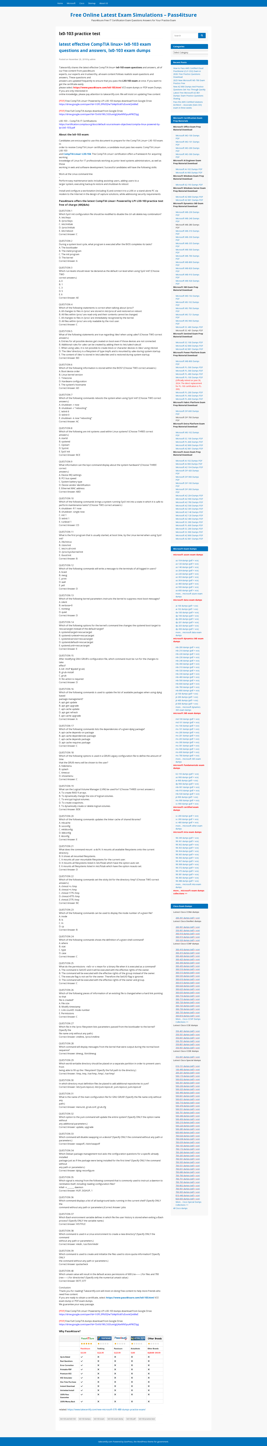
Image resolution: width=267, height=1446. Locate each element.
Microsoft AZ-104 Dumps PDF (189, 467)
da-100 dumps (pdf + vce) (187, 612)
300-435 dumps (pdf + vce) (188, 966)
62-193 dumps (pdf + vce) (187, 774)
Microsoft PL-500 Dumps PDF (189, 367)
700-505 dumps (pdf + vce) (188, 1162)
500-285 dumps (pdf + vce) (188, 1129)
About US (103, 3)
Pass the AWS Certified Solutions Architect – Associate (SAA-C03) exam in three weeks (188, 105)
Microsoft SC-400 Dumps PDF (189, 327)
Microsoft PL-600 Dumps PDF (189, 399)
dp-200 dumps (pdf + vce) (187, 619)
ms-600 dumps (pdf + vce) (187, 752)
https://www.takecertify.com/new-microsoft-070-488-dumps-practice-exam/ (106, 1409)
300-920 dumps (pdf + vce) (188, 940)
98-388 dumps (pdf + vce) (187, 881)
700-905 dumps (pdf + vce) (188, 1192)
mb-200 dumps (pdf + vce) (187, 647)
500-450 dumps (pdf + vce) (188, 1119)
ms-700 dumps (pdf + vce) (187, 755)
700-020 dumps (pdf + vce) (188, 1135)
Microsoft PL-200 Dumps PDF (189, 392)
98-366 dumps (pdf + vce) (187, 857)
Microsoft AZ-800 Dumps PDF (189, 196)
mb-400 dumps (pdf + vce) (187, 677)
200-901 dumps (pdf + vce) (188, 927)
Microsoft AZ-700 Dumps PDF (189, 502)
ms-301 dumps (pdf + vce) (187, 745)
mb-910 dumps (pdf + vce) (187, 790)
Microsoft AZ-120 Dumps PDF (189, 515)
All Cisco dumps (180, 1208)
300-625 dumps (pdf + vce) (188, 989)
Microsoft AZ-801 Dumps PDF (189, 200)
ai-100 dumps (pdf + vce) (187, 605)
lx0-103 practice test (147, 1419)
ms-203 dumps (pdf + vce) (187, 739)
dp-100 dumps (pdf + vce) (187, 615)
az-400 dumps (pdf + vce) (187, 583)
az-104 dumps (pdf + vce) (187, 560)
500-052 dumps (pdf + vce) (188, 1079)
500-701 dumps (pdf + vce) (188, 1112)
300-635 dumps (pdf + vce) (188, 992)
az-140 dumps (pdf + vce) (187, 567)
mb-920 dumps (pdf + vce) (187, 794)
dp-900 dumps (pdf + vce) (187, 783)
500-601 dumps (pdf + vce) (188, 1096)
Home (60, 3)
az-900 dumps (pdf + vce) (187, 777)
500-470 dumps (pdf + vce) (188, 1105)
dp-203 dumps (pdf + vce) (187, 625)
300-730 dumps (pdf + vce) (188, 1009)
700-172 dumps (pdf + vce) (188, 1149)
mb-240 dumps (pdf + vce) (187, 660)
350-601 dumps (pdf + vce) (188, 1037)
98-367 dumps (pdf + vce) (187, 861)
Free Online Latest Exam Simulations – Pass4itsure (133, 14)
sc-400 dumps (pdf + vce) (187, 822)
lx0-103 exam (99, 1419)
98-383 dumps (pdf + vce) (187, 877)
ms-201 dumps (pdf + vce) (187, 735)
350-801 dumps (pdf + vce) (188, 1044)
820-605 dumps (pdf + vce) (188, 1198)
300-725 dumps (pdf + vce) (188, 1005)
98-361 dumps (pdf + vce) (187, 841)
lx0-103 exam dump (115, 1419)
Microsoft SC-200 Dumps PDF (189, 528)
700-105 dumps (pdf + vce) (188, 1145)
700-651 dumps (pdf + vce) (188, 1169)
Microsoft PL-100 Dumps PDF (189, 377)
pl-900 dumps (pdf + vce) (187, 797)
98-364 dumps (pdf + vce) (187, 851)
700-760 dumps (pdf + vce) (188, 1175)
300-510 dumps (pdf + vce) (188, 969)
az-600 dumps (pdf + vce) (187, 590)
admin (93, 59)
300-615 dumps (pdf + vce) (188, 982)
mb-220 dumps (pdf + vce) (187, 654)
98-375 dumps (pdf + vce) (187, 871)
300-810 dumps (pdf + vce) (188, 1015)
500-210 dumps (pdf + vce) (188, 1122)
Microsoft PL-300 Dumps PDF (189, 370)
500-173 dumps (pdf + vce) (188, 1076)
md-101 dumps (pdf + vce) (187, 722)
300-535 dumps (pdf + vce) (188, 976)
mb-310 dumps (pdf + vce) (187, 667)
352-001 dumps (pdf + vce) (188, 1057)
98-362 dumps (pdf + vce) (187, 844)
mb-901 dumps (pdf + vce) (187, 787)
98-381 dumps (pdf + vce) (187, 874)
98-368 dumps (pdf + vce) (187, 864)
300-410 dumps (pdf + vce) (188, 949)
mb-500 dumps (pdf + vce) (187, 680)
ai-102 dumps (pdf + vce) (187, 609)
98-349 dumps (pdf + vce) (187, 838)
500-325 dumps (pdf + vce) (188, 1089)
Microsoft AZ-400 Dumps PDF (189, 518)
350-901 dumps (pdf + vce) (188, 930)
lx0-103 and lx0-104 (68, 1419)
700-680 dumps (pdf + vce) (188, 1172)
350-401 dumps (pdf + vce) (188, 1031)
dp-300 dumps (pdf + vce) (187, 629)
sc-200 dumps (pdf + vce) (187, 816)
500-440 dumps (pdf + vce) (188, 1116)
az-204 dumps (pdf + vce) (187, 570)
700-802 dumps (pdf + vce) (188, 1185)
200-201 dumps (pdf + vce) (188, 1072)
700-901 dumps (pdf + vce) (188, 1188)
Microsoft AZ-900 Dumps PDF (189, 499)
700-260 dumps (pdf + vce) (188, 1152)
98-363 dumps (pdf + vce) (187, 847)
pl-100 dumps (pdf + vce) (187, 693)
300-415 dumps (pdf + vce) (188, 953)
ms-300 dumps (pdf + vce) (187, 742)
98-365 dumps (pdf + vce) (187, 854)
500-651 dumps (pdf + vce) (188, 1099)
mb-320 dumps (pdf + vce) (187, 670)
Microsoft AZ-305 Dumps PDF (189, 508)
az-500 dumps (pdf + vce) (187, 587)
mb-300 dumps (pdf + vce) (187, 664)
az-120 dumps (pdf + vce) (187, 563)
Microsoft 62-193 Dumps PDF (189, 184)
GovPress (128, 1441)
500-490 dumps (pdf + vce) (188, 1092)
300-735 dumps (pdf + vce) (188, 1012)
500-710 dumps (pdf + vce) (188, 1102)
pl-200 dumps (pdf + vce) (187, 697)
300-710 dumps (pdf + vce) (188, 996)
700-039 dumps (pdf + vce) (188, 1142)
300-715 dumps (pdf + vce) (188, 999)
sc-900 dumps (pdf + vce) (187, 803)
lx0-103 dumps (85, 1419)
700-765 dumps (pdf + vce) (188, 1182)
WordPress (142, 1441)
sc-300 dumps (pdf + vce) (187, 819)
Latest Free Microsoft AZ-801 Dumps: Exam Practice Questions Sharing (188, 95)
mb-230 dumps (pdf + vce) (187, 657)
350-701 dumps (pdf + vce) (188, 1041)
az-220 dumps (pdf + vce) (187, 574)
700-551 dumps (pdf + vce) (188, 1165)
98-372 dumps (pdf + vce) (187, 867)
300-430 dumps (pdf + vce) (188, 962)
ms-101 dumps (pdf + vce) (187, 729)
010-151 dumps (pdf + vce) (188, 1066)
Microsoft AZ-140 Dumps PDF (189, 512)
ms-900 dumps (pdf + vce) (187, 800)
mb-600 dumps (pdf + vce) (187, 683)
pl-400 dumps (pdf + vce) (187, 700)
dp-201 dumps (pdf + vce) (187, 622)
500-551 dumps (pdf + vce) (188, 1109)
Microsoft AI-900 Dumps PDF (189, 172)
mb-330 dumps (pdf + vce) (187, 674)
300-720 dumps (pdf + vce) (188, 1002)
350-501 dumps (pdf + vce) (188, 1034)
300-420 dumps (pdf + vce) (188, 956)
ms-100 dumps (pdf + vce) (187, 725)
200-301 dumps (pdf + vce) (188, 918)
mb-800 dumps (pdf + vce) (187, 690)
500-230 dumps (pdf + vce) (188, 1086)
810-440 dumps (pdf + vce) (188, 1195)
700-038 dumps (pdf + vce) (188, 1139)
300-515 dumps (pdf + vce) (188, 972)
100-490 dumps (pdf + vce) (188, 1069)
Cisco (81, 3)
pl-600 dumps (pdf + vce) (187, 703)
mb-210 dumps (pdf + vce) (187, 650)
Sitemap (92, 3)
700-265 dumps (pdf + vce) (188, 1155)
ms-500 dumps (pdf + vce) (187, 749)
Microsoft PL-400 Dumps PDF (189, 374)
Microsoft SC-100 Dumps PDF (189, 342)
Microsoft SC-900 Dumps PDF (189, 532)
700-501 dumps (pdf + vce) (188, 1159)
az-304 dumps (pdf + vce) (187, 580)
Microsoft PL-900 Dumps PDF (189, 395)
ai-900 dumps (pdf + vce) (187, 780)
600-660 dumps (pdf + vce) (188, 1132)
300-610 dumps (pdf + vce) (188, 979)
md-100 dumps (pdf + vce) (187, 719)
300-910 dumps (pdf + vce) (188, 933)
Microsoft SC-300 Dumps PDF (189, 522)
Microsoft (71, 3)
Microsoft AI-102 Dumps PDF (189, 169)
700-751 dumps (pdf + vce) (188, 1179)
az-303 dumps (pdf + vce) (187, 577)
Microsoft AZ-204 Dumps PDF (189, 495)
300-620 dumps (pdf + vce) (188, 986)
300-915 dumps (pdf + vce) (188, 937)
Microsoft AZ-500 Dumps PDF (189, 505)
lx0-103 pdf (131, 1419)
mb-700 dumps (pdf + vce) (187, 687)
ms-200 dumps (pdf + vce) (187, 732)
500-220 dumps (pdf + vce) (188, 1125)
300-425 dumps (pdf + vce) (188, 959)
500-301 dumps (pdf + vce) (188, 1082)
